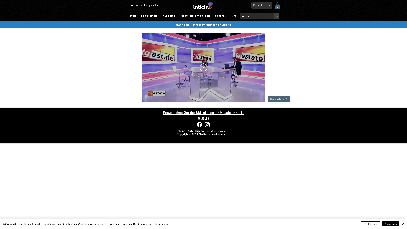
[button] (169, 16)
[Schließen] (403, 223)
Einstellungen (370, 224)
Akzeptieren (391, 224)
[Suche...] (276, 16)
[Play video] (203, 67)
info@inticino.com (217, 131)
